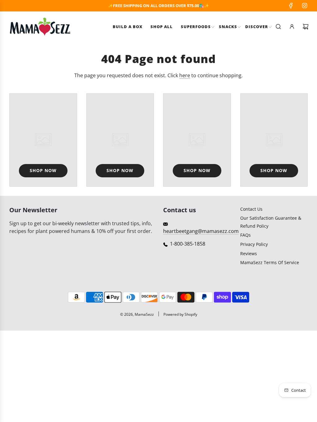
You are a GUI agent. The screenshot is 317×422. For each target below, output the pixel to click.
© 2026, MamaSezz (137, 314)
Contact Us (251, 209)
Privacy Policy (254, 244)
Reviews (248, 253)
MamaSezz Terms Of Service (269, 262)
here (184, 75)
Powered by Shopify (180, 314)
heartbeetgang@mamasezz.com (201, 231)
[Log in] (292, 26)
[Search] (278, 26)
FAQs (245, 235)
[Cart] (305, 26)
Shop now (43, 170)
